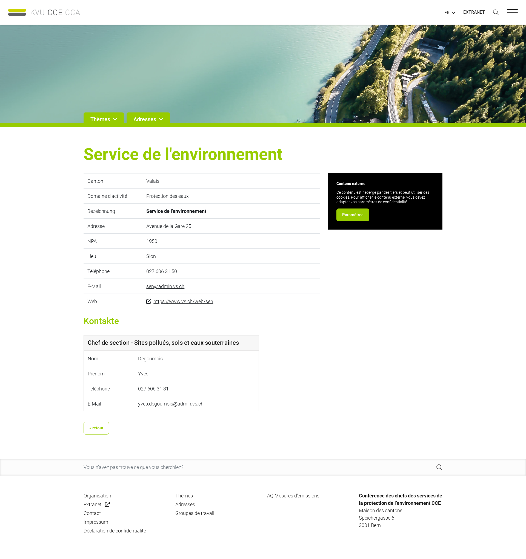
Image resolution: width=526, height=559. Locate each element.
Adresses (185, 504)
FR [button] (447, 13)
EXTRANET (474, 12)
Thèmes (184, 496)
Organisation (97, 496)
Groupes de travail (194, 513)
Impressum (96, 522)
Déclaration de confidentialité (115, 531)
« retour (96, 427)
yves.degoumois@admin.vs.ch (171, 404)
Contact (92, 513)
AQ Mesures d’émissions (293, 496)
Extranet (93, 504)
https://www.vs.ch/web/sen (183, 301)
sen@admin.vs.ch (165, 286)
